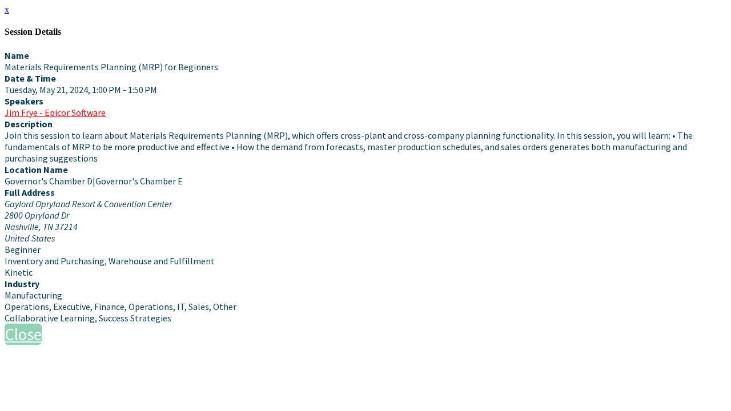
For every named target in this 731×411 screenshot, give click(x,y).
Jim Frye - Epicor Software (55, 112)
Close (23, 334)
